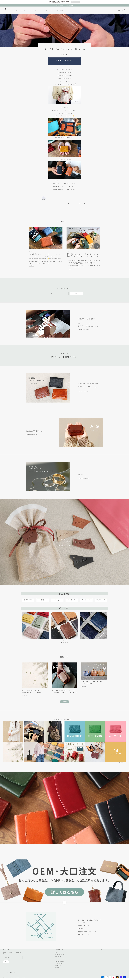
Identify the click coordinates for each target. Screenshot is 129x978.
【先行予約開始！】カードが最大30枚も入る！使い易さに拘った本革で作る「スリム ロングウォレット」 (83, 256)
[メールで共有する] (84, 203)
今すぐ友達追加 (75, 1)
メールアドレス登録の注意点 (61, 959)
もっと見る (31, 265)
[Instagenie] (122, 762)
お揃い (68, 251)
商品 (17, 10)
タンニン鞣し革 (32, 251)
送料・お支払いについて (60, 954)
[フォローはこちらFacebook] (4, 972)
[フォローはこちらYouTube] (11, 972)
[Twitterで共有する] (74, 203)
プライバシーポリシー (60, 963)
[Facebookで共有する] (68, 203)
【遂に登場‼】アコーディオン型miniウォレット (44, 254)
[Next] (104, 600)
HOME (12, 10)
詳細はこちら (64, 545)
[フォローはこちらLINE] (14, 972)
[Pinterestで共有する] (79, 203)
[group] (64, 880)
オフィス (52, 45)
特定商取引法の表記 (59, 961)
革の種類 (23, 10)
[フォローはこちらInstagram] (7, 972)
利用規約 (57, 967)
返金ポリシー (58, 965)
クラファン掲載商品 (31, 10)
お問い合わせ (60, 10)
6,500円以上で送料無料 (61, 5)
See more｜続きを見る (83, 329)
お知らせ (41, 10)
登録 (76, 293)
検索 (56, 952)
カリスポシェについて (50, 10)
